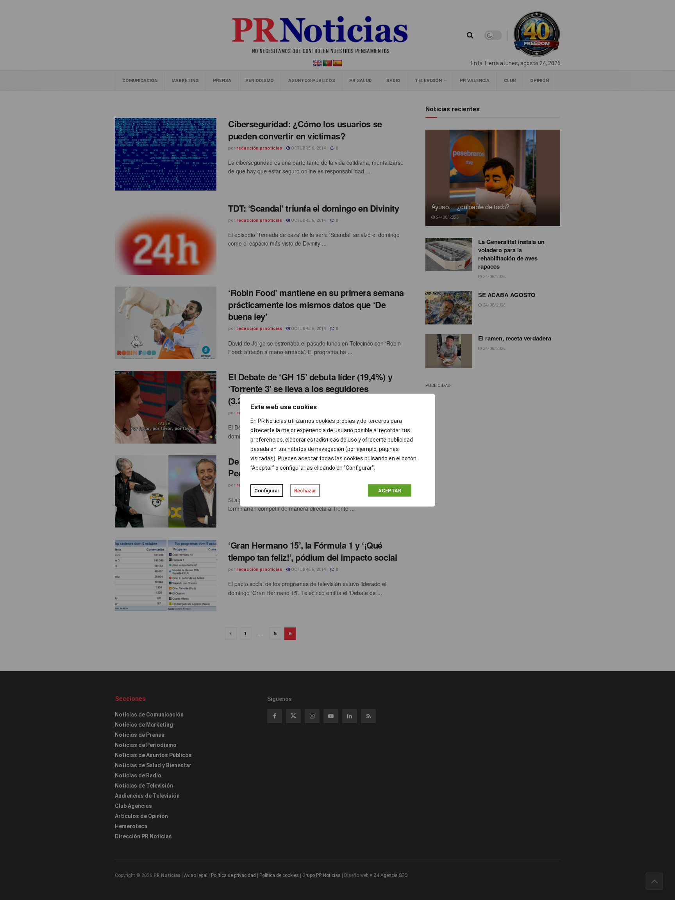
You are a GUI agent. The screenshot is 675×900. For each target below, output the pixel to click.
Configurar (266, 490)
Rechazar (305, 490)
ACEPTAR (389, 490)
